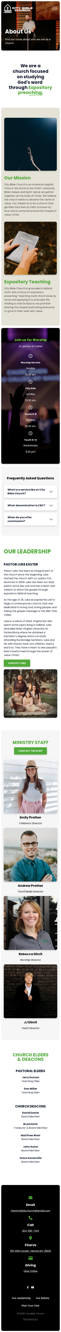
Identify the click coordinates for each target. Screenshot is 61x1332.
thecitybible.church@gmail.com (30, 1211)
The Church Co (30, 1319)
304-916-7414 (30, 1231)
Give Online (31, 1271)
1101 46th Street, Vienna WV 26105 (30, 1251)
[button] (54, 8)
